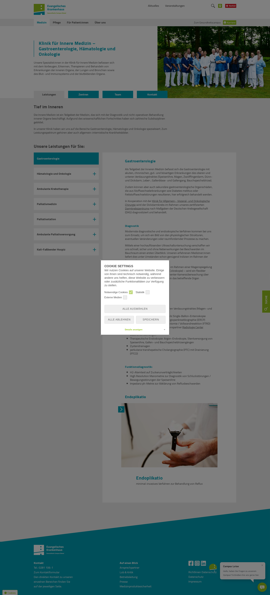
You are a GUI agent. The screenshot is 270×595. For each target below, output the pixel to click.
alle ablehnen (119, 319)
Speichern (151, 319)
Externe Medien (113, 297)
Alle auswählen (135, 309)
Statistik (140, 292)
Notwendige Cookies (116, 292)
